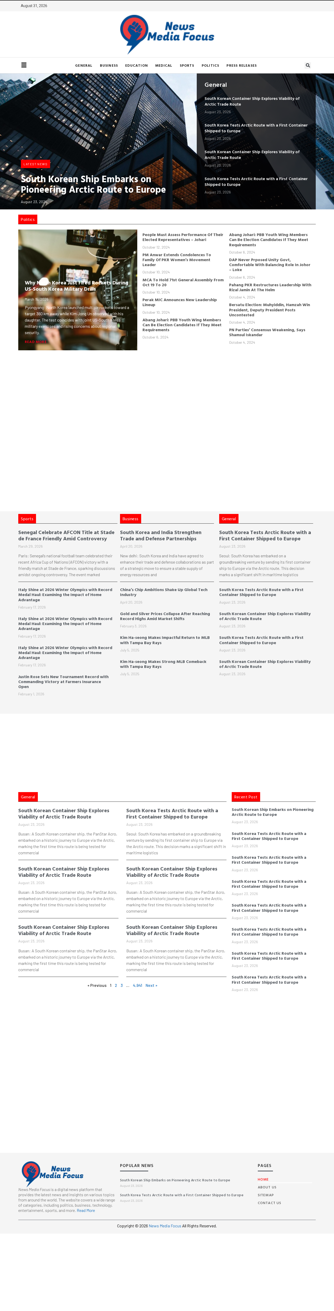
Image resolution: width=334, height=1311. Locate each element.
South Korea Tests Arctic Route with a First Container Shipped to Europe (256, 128)
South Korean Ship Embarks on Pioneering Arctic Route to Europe (93, 183)
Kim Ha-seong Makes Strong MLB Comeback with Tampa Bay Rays (163, 663)
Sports (187, 65)
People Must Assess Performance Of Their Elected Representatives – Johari (182, 237)
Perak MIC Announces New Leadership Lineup (179, 302)
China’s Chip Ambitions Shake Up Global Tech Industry (163, 592)
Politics (210, 65)
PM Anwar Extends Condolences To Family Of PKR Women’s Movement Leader (176, 259)
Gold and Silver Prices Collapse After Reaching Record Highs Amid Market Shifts (165, 616)
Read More (36, 341)
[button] (308, 65)
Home (263, 1179)
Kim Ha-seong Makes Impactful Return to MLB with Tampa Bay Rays (165, 639)
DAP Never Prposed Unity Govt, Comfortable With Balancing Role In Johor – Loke (270, 264)
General (83, 65)
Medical (163, 65)
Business (109, 65)
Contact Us (270, 1202)
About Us (267, 1187)
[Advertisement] (177, 389)
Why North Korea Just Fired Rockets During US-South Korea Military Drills (76, 285)
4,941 (137, 985)
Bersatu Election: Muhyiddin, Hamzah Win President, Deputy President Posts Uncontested (269, 309)
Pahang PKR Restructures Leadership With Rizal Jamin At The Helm (270, 287)
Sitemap (266, 1195)
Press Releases (241, 65)
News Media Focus (165, 1225)
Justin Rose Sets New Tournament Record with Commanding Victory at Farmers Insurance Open (63, 681)
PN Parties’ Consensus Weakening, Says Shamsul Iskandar (267, 332)
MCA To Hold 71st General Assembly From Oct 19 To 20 (183, 282)
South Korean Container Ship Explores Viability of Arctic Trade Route (252, 101)
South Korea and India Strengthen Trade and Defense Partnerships (160, 535)
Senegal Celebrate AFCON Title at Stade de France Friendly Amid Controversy (66, 535)
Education (136, 65)
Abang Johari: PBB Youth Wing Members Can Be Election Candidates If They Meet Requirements (182, 325)
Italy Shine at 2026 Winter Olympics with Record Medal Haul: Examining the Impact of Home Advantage (65, 594)
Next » (151, 985)
